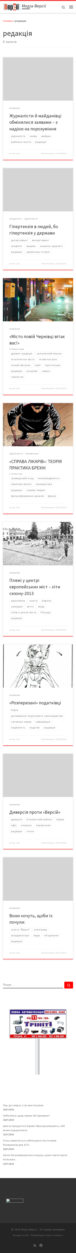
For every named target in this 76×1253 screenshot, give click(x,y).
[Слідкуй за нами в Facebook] (40, 1245)
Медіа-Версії (29, 1229)
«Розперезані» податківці (35, 703)
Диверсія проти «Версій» (34, 812)
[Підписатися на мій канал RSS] (35, 1245)
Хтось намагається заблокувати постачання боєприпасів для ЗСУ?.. (29, 1143)
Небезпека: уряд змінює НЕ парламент (26, 1115)
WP (27, 1235)
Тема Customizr (55, 1235)
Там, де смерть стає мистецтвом (23, 1105)
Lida (18, 154)
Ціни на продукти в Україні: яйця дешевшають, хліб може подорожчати (34, 1128)
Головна (8, 21)
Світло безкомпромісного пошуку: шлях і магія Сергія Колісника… (35, 1157)
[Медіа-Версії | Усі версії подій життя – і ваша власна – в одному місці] (11, 6)
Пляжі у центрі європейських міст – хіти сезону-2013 (34, 586)
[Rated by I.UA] (14, 1201)
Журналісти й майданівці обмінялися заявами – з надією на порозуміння (35, 122)
